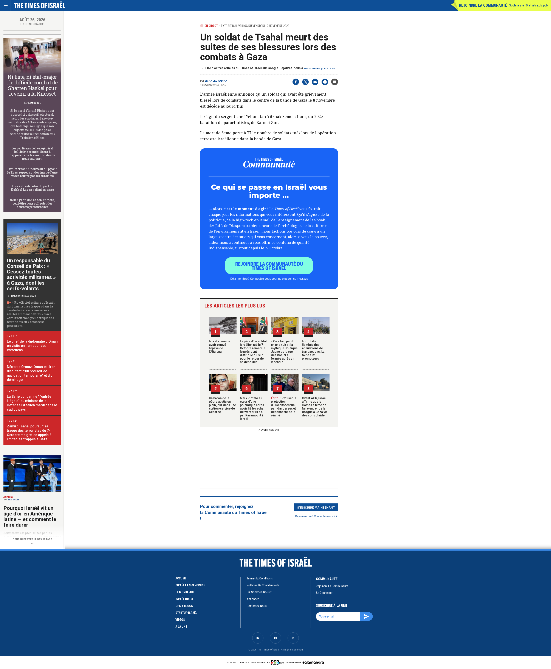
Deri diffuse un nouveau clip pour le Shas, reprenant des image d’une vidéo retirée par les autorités (32, 172)
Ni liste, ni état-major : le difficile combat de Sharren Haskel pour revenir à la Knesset (32, 85)
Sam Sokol (34, 103)
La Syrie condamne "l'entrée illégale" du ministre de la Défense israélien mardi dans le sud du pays (32, 402)
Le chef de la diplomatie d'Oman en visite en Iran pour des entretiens (32, 345)
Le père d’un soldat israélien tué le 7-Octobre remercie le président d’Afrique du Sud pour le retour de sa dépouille (253, 352)
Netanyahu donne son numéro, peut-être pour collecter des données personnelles (32, 203)
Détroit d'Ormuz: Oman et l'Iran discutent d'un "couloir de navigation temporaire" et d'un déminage (31, 373)
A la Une (181, 626)
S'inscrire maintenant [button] (316, 507)
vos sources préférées (319, 68)
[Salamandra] (313, 662)
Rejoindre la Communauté (483, 5)
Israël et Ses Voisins (190, 585)
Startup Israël (186, 613)
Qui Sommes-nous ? (259, 592)
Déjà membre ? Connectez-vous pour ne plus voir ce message (269, 278)
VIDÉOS (180, 619)
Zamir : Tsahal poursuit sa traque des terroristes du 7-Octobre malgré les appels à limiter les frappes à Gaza (29, 432)
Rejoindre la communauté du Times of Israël (269, 265)
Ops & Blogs (184, 606)
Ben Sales (13, 499)
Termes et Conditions (260, 578)
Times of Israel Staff (23, 296)
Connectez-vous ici (325, 516)
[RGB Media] (278, 662)
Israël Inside (184, 599)
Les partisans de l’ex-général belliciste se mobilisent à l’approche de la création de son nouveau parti (32, 153)
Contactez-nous (257, 606)
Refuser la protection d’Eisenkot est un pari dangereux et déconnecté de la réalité (283, 406)
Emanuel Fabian (216, 80)
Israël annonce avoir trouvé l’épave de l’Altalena (219, 346)
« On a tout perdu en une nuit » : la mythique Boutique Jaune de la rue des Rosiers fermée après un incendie (284, 352)
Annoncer (253, 599)
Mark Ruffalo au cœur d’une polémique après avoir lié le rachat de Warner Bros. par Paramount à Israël (252, 408)
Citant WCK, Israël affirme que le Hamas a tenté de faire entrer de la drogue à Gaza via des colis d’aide (315, 406)
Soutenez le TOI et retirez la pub (528, 5)
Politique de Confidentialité (263, 585)
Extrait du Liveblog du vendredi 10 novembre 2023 (255, 26)
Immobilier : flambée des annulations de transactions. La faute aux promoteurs (313, 350)
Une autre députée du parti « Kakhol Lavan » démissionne (32, 188)
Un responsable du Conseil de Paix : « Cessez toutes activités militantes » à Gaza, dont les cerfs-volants (31, 275)
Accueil (180, 578)
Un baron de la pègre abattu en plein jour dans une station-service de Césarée (222, 405)
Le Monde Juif (185, 592)
